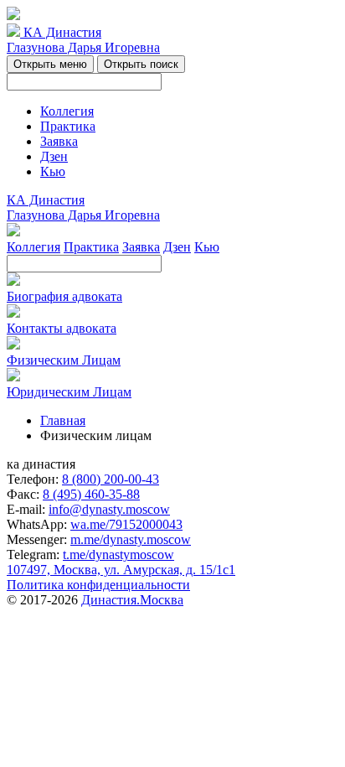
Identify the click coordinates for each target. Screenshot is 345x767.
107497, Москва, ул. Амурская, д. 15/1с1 (121, 569)
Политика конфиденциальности (98, 585)
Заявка (59, 141)
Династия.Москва (132, 600)
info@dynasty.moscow (109, 509)
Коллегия (67, 111)
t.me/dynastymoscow (118, 554)
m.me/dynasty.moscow (130, 539)
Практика (67, 126)
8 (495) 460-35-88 (91, 494)
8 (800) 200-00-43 (110, 479)
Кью (52, 171)
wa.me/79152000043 (126, 524)
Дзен (54, 156)
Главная (62, 420)
